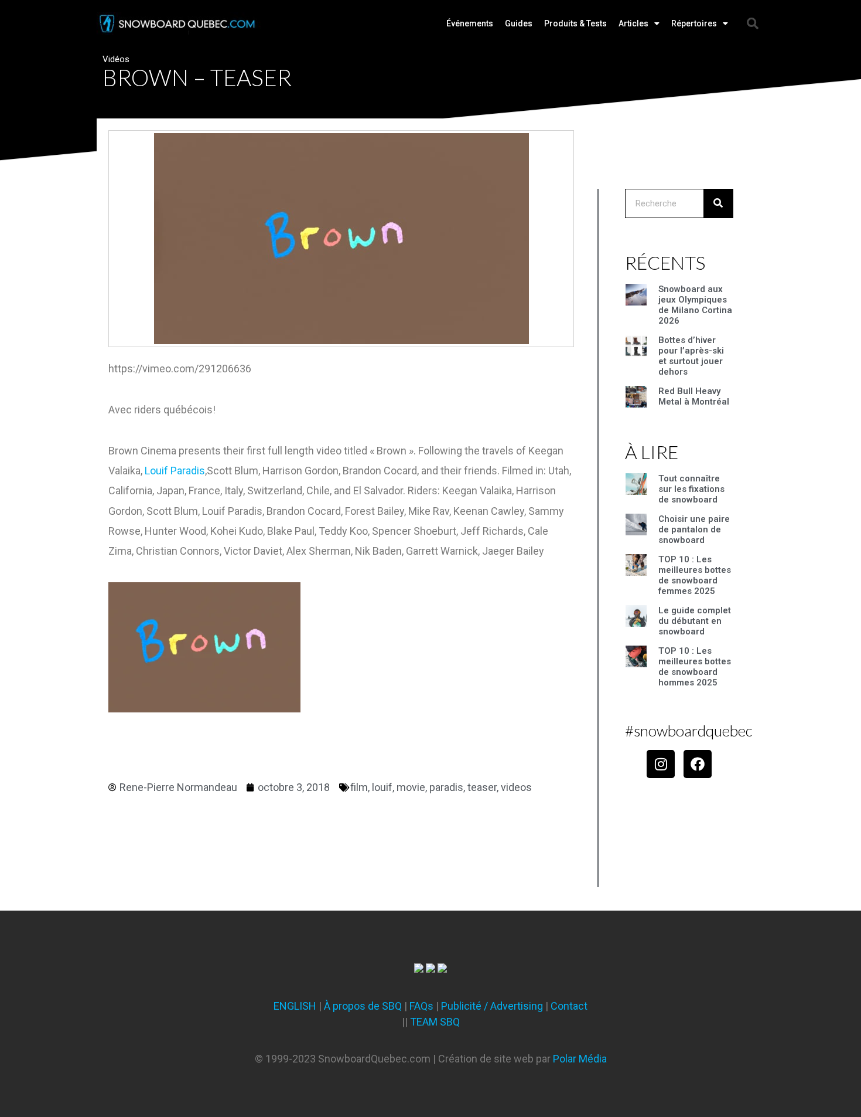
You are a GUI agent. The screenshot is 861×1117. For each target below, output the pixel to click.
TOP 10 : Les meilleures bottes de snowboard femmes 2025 (694, 575)
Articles (633, 23)
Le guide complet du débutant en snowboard (694, 621)
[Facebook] (698, 764)
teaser (482, 787)
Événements (469, 23)
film (359, 787)
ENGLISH (295, 1006)
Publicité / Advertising (492, 1006)
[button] (752, 23)
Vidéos (115, 59)
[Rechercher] (718, 203)
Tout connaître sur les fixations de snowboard (691, 489)
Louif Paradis (175, 470)
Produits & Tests (575, 23)
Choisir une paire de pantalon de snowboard (694, 529)
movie (411, 787)
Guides (518, 23)
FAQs (421, 1006)
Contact (569, 1006)
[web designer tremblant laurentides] (418, 969)
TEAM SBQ (435, 1022)
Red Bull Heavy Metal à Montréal (693, 396)
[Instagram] (661, 764)
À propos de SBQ (363, 1006)
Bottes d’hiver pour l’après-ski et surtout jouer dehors (691, 356)
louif (382, 787)
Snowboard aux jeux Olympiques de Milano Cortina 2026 (695, 305)
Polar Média (580, 1059)
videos (516, 787)
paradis (446, 787)
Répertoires (694, 23)
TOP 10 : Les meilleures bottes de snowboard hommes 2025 (694, 667)
